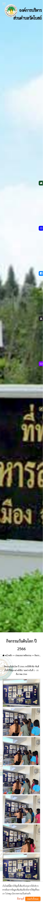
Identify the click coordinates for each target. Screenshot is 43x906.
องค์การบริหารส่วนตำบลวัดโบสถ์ (27, 12)
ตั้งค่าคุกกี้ (20, 899)
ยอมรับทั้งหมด (32, 899)
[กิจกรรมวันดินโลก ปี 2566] (21, 693)
